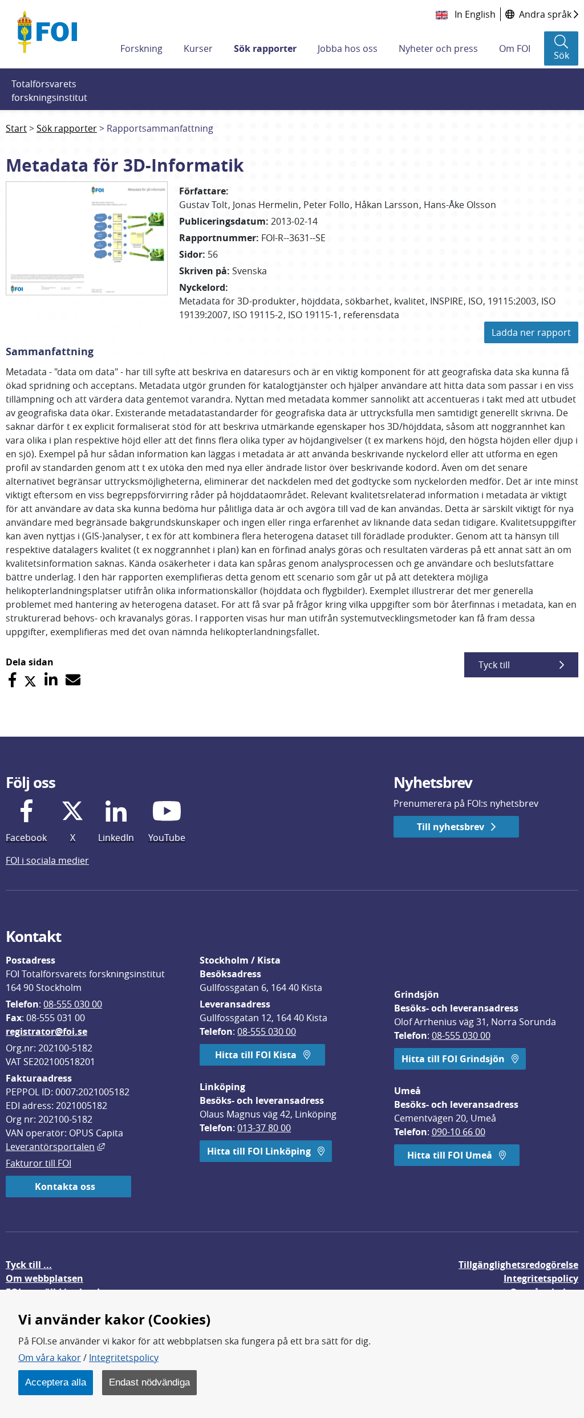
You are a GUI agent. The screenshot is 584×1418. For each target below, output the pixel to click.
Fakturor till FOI (38, 1163)
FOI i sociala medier (47, 860)
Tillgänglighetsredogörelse (518, 1264)
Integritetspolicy (124, 1357)
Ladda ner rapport (531, 332)
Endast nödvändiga (149, 1382)
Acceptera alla (55, 1382)
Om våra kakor (49, 1357)
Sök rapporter (265, 48)
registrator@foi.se (46, 1031)
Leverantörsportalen (55, 1146)
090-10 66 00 (458, 1132)
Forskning (141, 48)
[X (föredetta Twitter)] (30, 680)
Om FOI (514, 48)
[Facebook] (12, 680)
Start (16, 128)
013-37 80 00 (264, 1128)
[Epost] (73, 680)
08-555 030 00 (72, 1004)
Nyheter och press (438, 48)
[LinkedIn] (51, 680)
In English (474, 14)
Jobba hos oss (348, 48)
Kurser (198, 48)
